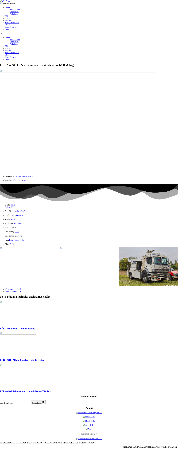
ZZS (6, 16)
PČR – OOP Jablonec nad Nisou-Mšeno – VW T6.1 (25, 391)
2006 (17, 232)
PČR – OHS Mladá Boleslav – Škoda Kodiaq (22, 360)
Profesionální (15, 9)
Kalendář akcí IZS (12, 23)
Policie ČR (9, 207)
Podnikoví (14, 14)
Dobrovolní (14, 12)
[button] (89, 33)
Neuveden (18, 223)
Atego (13, 219)
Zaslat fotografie (11, 27)
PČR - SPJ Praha (19, 180)
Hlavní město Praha (16, 240)
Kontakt (8, 29)
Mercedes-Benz (17, 215)
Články (7, 25)
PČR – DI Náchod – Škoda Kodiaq (17, 328)
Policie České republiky (24, 176)
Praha (12, 244)
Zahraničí (8, 20)
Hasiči (7, 7)
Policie (7, 18)
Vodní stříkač (20, 211)
